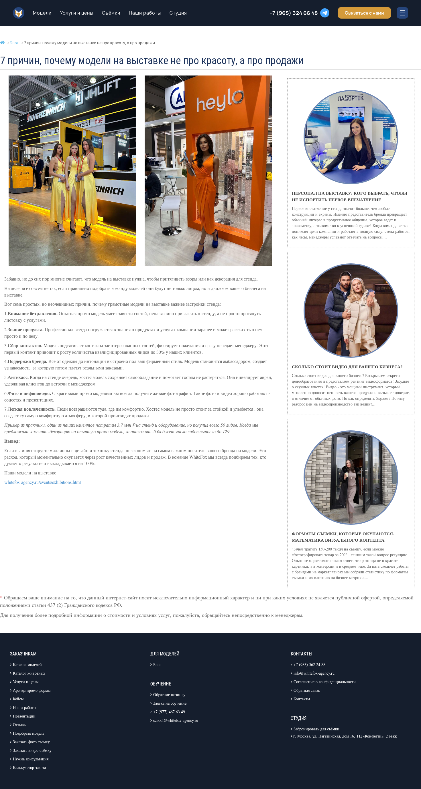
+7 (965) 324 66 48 (293, 12)
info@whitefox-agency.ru (314, 673)
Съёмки (111, 13)
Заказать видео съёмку (32, 750)
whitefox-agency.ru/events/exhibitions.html (42, 482)
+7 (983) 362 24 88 (309, 664)
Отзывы (19, 724)
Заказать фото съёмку (31, 741)
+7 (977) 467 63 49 (169, 711)
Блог (157, 664)
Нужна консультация (30, 759)
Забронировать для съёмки (316, 729)
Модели (42, 13)
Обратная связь (307, 690)
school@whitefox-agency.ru (175, 720)
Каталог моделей (27, 664)
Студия (178, 13)
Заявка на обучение (169, 703)
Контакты (302, 698)
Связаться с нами (364, 13)
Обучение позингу (169, 694)
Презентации (24, 716)
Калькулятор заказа (29, 767)
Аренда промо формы (31, 690)
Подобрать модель (28, 733)
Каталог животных (29, 673)
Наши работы (145, 13)
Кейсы (18, 698)
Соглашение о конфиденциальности (325, 681)
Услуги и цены (76, 13)
